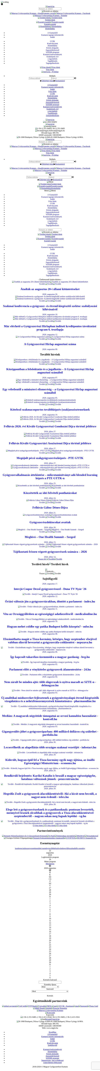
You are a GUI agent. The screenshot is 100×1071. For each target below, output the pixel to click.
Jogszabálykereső (52, 102)
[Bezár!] (50, 4)
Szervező (50, 989)
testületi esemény (42, 848)
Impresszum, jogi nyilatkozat (52, 1060)
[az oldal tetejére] (50, 122)
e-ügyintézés (52, 111)
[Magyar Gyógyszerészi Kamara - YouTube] (50, 15)
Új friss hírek (38, 825)
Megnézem (50, 864)
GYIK (52, 94)
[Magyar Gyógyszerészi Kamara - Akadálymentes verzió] (32, 13)
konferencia (19, 848)
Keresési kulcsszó (50, 980)
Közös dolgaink (52, 100)
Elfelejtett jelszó (48, 81)
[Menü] (50, 126)
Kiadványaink (52, 96)
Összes (42, 573)
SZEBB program (52, 1058)
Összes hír (42, 559)
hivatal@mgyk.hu (53, 1019)
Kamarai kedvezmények (52, 107)
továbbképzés (54, 848)
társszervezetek (30, 848)
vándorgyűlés (64, 848)
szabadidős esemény (77, 848)
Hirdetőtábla (52, 98)
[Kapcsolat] (50, 1013)
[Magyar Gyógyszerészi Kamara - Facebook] (72, 13)
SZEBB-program (52, 105)
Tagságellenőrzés (52, 115)
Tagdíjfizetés (52, 113)
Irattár (52, 89)
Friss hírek (52, 91)
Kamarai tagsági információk (52, 87)
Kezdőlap (52, 1032)
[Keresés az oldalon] (50, 11)
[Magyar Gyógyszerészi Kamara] (50, 1010)
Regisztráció (60, 81)
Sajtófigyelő (52, 1045)
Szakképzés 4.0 (52, 109)
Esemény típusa (50, 985)
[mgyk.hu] (50, 6)
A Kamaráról (52, 85)
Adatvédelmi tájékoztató (52, 1063)
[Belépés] (75, 78)
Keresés (50, 996)
